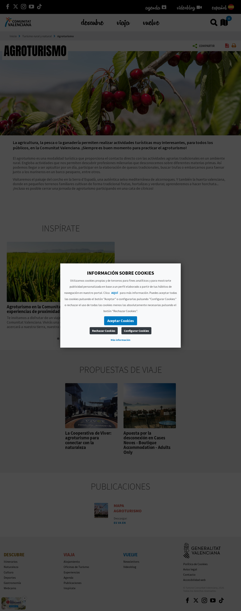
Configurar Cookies (136, 331)
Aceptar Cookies (120, 320)
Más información (120, 340)
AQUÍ (114, 293)
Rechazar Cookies (103, 331)
